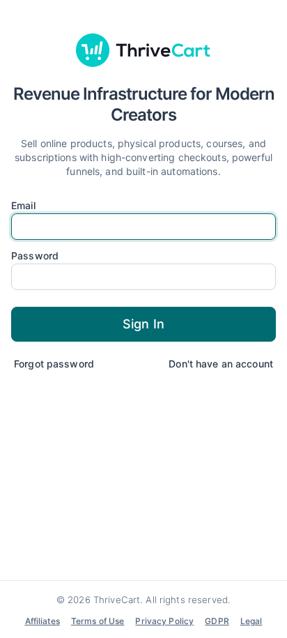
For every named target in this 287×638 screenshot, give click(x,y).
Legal (251, 621)
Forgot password (54, 364)
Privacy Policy (164, 621)
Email (23, 206)
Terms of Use (98, 621)
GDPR (217, 621)
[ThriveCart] (143, 50)
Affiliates (42, 621)
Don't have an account (221, 364)
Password (35, 256)
